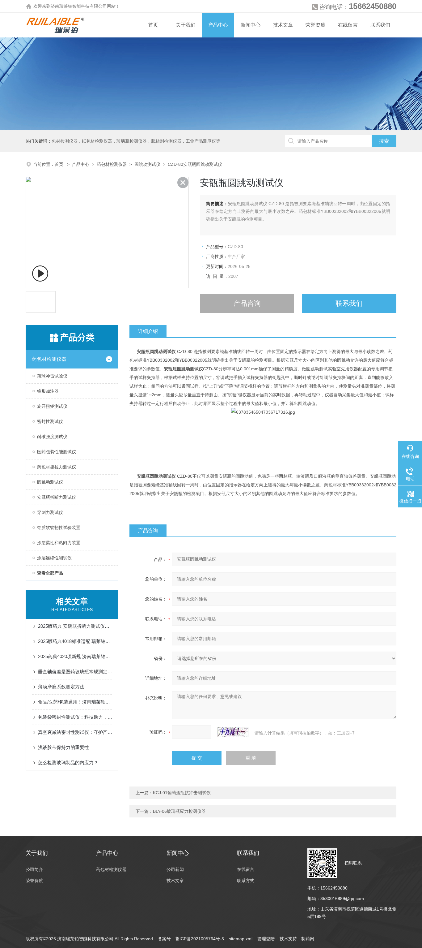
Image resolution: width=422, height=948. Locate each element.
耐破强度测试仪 (52, 436)
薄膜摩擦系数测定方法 (61, 686)
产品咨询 (247, 303)
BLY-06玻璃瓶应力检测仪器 (179, 811)
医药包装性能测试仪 (56, 451)
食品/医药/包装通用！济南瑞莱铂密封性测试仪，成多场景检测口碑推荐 (75, 702)
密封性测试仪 (50, 421)
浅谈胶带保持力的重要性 (63, 747)
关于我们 (186, 25)
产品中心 (218, 25)
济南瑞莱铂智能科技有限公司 (79, 6)
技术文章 (283, 25)
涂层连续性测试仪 (54, 557)
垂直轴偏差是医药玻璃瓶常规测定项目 (75, 671)
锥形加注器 (48, 391)
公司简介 (34, 869)
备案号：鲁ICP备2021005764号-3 (191, 938)
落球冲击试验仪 (52, 375)
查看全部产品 (50, 573)
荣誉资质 (315, 25)
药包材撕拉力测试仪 (56, 466)
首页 (153, 25)
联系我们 (380, 25)
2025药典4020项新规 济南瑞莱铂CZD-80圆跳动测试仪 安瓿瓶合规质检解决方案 (75, 656)
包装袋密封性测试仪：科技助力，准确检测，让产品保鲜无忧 (75, 717)
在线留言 (348, 25)
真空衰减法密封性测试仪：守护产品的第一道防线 (75, 732)
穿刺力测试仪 (50, 512)
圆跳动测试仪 (147, 164)
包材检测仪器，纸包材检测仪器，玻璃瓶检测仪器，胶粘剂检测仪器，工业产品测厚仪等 (136, 141)
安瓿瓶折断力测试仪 (56, 497)
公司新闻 (175, 869)
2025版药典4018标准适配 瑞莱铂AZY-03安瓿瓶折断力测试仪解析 (75, 641)
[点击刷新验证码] (232, 732)
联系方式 (245, 880)
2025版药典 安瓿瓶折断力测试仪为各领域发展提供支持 (75, 626)
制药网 (307, 938)
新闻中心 (250, 25)
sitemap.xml (240, 938)
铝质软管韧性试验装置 (58, 527)
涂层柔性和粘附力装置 (58, 542)
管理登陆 (266, 938)
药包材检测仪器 (112, 164)
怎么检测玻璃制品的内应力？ (68, 762)
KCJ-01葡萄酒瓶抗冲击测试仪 (182, 792)
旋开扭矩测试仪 (52, 406)
